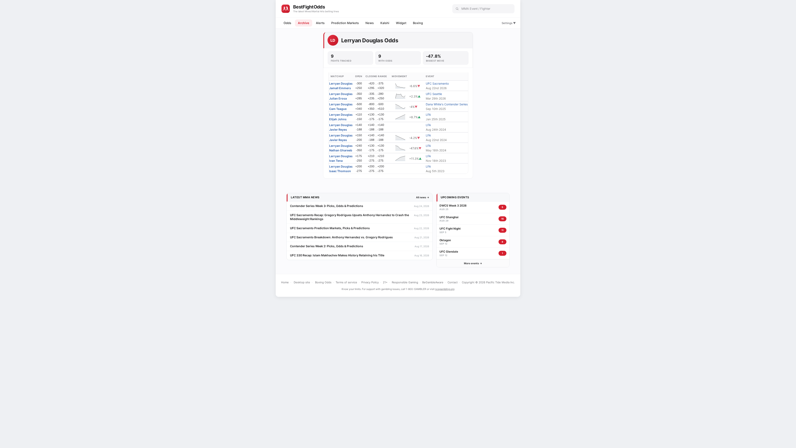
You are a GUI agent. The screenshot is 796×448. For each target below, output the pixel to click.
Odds (287, 23)
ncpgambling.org (444, 289)
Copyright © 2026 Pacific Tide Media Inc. (488, 282)
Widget (401, 23)
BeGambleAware (432, 282)
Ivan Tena (336, 160)
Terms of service (346, 282)
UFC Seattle (434, 94)
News (369, 23)
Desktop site (302, 282)
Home (285, 282)
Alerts (320, 23)
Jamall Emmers (340, 88)
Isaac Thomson (340, 171)
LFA (428, 114)
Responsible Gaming (405, 282)
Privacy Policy (370, 282)
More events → (473, 263)
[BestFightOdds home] (286, 9)
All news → (422, 197)
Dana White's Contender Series (447, 104)
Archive (303, 23)
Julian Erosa (338, 98)
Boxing (418, 23)
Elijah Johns (338, 119)
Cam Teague (338, 109)
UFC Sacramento (437, 83)
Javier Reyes (338, 129)
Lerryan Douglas (341, 83)
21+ (385, 282)
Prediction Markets (345, 23)
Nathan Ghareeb (340, 150)
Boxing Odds (323, 282)
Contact (453, 282)
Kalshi (384, 23)
